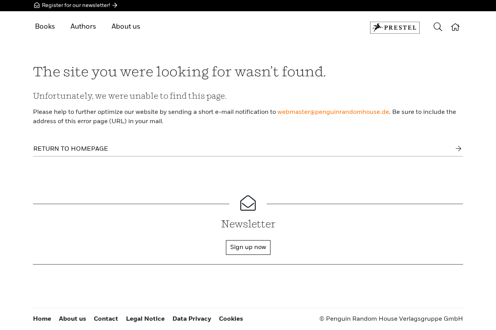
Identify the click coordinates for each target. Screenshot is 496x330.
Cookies (231, 319)
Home (42, 319)
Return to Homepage (70, 149)
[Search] (438, 27)
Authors (83, 26)
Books (45, 26)
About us (126, 26)
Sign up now (248, 247)
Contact (106, 319)
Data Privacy (191, 319)
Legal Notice (145, 319)
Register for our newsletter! (76, 5)
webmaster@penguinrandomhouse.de (333, 112)
